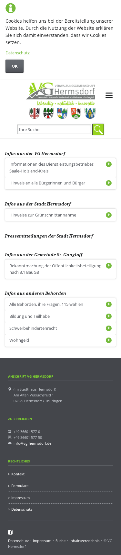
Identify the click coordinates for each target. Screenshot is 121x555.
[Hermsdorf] (34, 113)
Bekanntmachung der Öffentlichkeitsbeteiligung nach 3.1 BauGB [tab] (55, 269)
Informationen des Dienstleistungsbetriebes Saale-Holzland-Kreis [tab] (51, 167)
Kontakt (18, 474)
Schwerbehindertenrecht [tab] (33, 328)
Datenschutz (17, 53)
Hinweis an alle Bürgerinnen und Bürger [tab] (47, 183)
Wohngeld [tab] (19, 340)
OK (15, 66)
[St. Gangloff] (90, 113)
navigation (109, 95)
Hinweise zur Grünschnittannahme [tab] (42, 215)
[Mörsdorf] (48, 113)
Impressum (20, 497)
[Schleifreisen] (76, 113)
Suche (60, 540)
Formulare (19, 485)
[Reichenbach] (62, 113)
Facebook (10, 532)
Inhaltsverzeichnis (84, 540)
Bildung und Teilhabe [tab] (29, 316)
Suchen (98, 129)
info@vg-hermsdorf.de (32, 443)
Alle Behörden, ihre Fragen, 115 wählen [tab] (46, 304)
